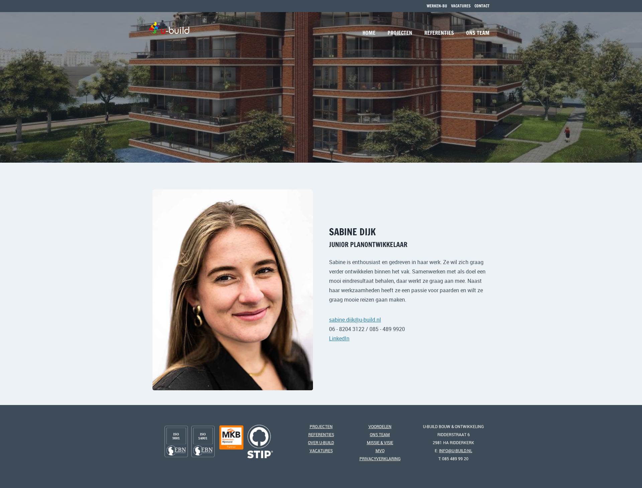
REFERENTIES (321, 434)
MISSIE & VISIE (380, 442)
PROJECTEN (321, 426)
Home (369, 32)
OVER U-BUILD (321, 442)
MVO (380, 450)
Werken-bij (437, 6)
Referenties (439, 32)
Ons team (478, 32)
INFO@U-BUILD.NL (455, 450)
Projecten (400, 32)
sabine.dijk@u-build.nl (355, 319)
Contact (482, 6)
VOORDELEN (380, 426)
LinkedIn (339, 338)
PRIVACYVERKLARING (380, 458)
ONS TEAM (380, 434)
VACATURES (460, 6)
